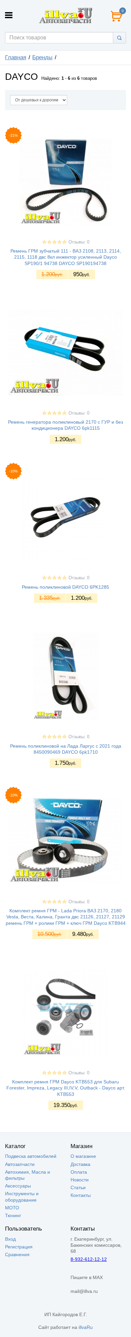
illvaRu (86, 1327)
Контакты (81, 1195)
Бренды (42, 57)
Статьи (78, 1187)
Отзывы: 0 (79, 242)
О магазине (83, 1156)
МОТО (12, 1207)
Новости (80, 1179)
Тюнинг (13, 1215)
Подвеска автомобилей (30, 1156)
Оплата (79, 1172)
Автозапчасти (20, 1164)
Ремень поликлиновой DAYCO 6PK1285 (65, 587)
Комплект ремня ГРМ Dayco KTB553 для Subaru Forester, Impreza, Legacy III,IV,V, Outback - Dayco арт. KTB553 (65, 1088)
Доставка (80, 1164)
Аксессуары (18, 1185)
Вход (10, 1239)
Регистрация (19, 1246)
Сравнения (17, 1254)
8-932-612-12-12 (89, 1259)
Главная (15, 57)
